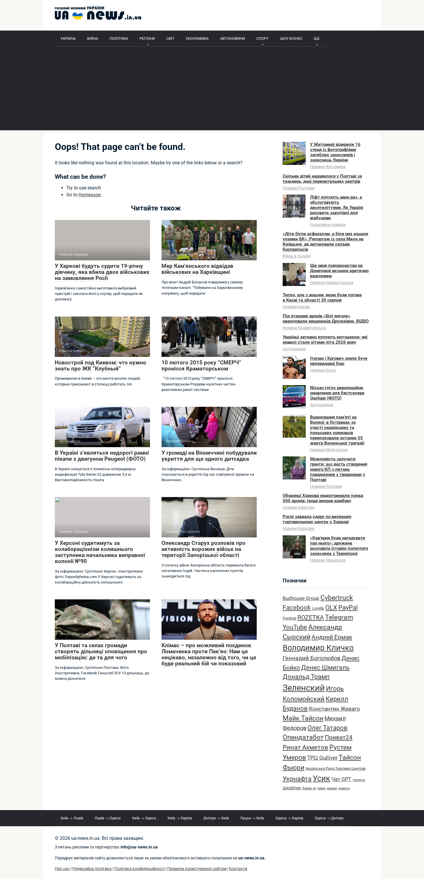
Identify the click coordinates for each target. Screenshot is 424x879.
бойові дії (309, 788)
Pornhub (289, 618)
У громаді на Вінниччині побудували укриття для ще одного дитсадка (209, 455)
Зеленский (304, 688)
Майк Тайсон (303, 718)
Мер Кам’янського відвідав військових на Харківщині (197, 269)
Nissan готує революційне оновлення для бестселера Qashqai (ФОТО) (337, 393)
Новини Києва (296, 306)
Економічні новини (328, 224)
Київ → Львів (72, 818)
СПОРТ (262, 38)
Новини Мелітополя (329, 449)
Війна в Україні (296, 256)
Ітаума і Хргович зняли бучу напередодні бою (338, 361)
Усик (321, 778)
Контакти (238, 868)
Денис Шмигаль (325, 667)
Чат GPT (341, 779)
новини (332, 788)
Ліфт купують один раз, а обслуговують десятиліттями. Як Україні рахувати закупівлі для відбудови (336, 208)
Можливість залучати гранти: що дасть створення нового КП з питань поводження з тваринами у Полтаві (338, 469)
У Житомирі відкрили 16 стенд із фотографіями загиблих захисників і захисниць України (335, 152)
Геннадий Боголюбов (311, 658)
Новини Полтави (298, 188)
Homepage (89, 194)
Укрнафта (297, 778)
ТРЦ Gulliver (322, 757)
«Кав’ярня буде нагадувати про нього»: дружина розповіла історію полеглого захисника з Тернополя (339, 545)
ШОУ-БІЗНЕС (291, 38)
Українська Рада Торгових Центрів (335, 768)
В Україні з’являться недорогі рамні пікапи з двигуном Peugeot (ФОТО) (102, 455)
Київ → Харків (180, 818)
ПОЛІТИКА (119, 38)
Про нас (62, 868)
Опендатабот (303, 737)
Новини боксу (323, 370)
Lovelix (318, 608)
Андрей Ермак (332, 637)
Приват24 (338, 737)
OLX (331, 607)
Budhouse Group (301, 598)
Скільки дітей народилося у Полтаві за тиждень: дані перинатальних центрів (322, 179)
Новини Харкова (298, 507)
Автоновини (294, 349)
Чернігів (358, 780)
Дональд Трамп (306, 676)
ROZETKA (310, 617)
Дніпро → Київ (216, 818)
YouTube (295, 627)
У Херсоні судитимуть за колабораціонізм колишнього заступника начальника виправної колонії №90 (100, 552)
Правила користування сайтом (196, 868)
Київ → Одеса (144, 818)
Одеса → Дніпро (329, 818)
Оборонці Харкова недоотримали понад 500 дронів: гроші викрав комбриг (323, 498)
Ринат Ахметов (305, 747)
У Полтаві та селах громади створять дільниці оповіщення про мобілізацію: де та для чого (101, 651)
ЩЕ (317, 38)
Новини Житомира (328, 166)
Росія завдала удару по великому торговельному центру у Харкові (317, 519)
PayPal (348, 607)
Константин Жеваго (334, 709)
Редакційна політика (92, 868)
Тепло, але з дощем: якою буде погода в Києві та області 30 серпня (322, 297)
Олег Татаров (327, 727)
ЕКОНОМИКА (197, 38)
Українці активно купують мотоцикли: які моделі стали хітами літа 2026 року (325, 339)
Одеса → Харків (289, 818)
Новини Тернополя (328, 560)
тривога (344, 788)
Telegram (339, 617)
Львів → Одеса (108, 818)
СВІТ (170, 38)
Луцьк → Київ (252, 818)
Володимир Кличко (318, 647)
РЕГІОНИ (147, 38)
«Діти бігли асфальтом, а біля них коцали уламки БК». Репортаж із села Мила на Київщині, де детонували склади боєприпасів (325, 241)
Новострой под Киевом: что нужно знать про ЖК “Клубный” (100, 365)
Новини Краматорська (331, 282)
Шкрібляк (292, 788)
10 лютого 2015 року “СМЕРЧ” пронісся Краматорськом (201, 365)
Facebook (297, 607)
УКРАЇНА (68, 38)
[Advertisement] (212, 90)
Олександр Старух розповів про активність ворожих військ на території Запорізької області (203, 549)
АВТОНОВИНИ (232, 38)
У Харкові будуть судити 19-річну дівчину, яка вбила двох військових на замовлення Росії (102, 272)
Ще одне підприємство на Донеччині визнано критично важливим (339, 270)
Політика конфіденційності (139, 868)
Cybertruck (336, 598)
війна (321, 788)
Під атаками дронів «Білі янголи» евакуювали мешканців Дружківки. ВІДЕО (326, 318)
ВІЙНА (92, 38)
